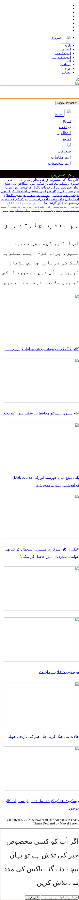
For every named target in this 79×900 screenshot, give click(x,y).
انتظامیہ (65, 49)
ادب (68, 61)
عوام (67, 68)
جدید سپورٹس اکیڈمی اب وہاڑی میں (39, 206)
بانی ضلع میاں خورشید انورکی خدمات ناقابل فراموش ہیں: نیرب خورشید (42, 187)
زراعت (65, 127)
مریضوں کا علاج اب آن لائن (58, 672)
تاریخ (68, 45)
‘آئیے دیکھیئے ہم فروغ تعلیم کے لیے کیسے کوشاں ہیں (40, 208)
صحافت (65, 64)
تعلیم (66, 139)
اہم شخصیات (61, 57)
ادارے (66, 145)
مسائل (66, 72)
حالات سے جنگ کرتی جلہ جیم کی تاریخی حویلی (32, 199)
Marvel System (69, 823)
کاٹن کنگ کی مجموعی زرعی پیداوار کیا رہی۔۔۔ (46, 179)
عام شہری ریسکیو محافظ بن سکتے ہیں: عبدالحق (41, 413)
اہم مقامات (63, 53)
